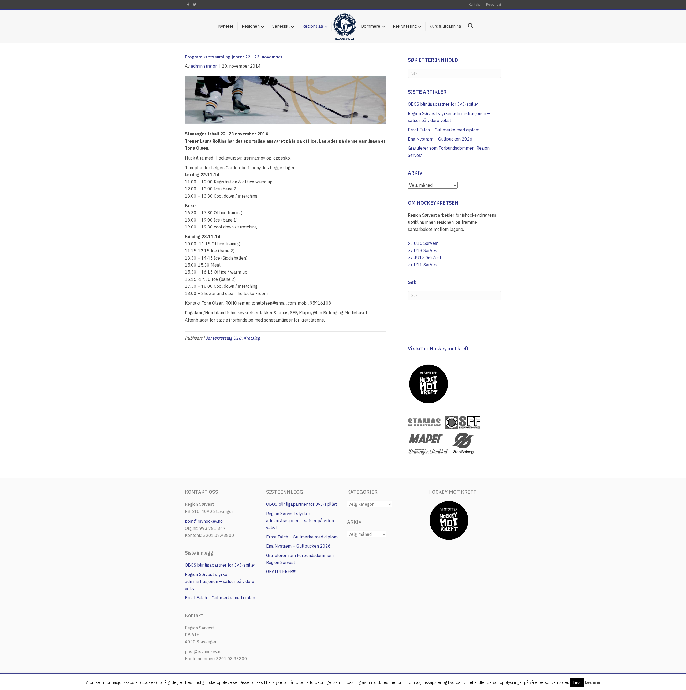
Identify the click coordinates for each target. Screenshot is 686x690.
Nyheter (225, 26)
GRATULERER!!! (281, 571)
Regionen (251, 26)
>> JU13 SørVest (424, 257)
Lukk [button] (577, 682)
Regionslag (312, 26)
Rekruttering (405, 26)
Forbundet (493, 4)
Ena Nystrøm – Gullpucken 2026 (440, 139)
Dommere (370, 26)
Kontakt (474, 4)
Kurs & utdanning (445, 26)
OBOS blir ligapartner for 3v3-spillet (443, 104)
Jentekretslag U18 (223, 338)
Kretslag (252, 338)
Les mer (593, 682)
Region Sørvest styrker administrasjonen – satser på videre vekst (219, 581)
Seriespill (281, 26)
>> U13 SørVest (423, 250)
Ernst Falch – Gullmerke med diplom (443, 129)
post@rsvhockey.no (204, 521)
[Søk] (468, 26)
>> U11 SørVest (423, 264)
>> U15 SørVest (423, 243)
